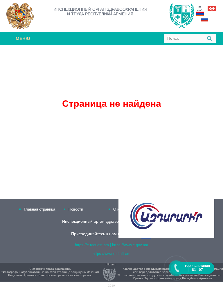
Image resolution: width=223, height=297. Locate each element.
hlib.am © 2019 (113, 275)
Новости (76, 209)
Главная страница (39, 209)
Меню (23, 38)
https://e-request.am (92, 245)
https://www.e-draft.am (111, 253)
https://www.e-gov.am (130, 245)
